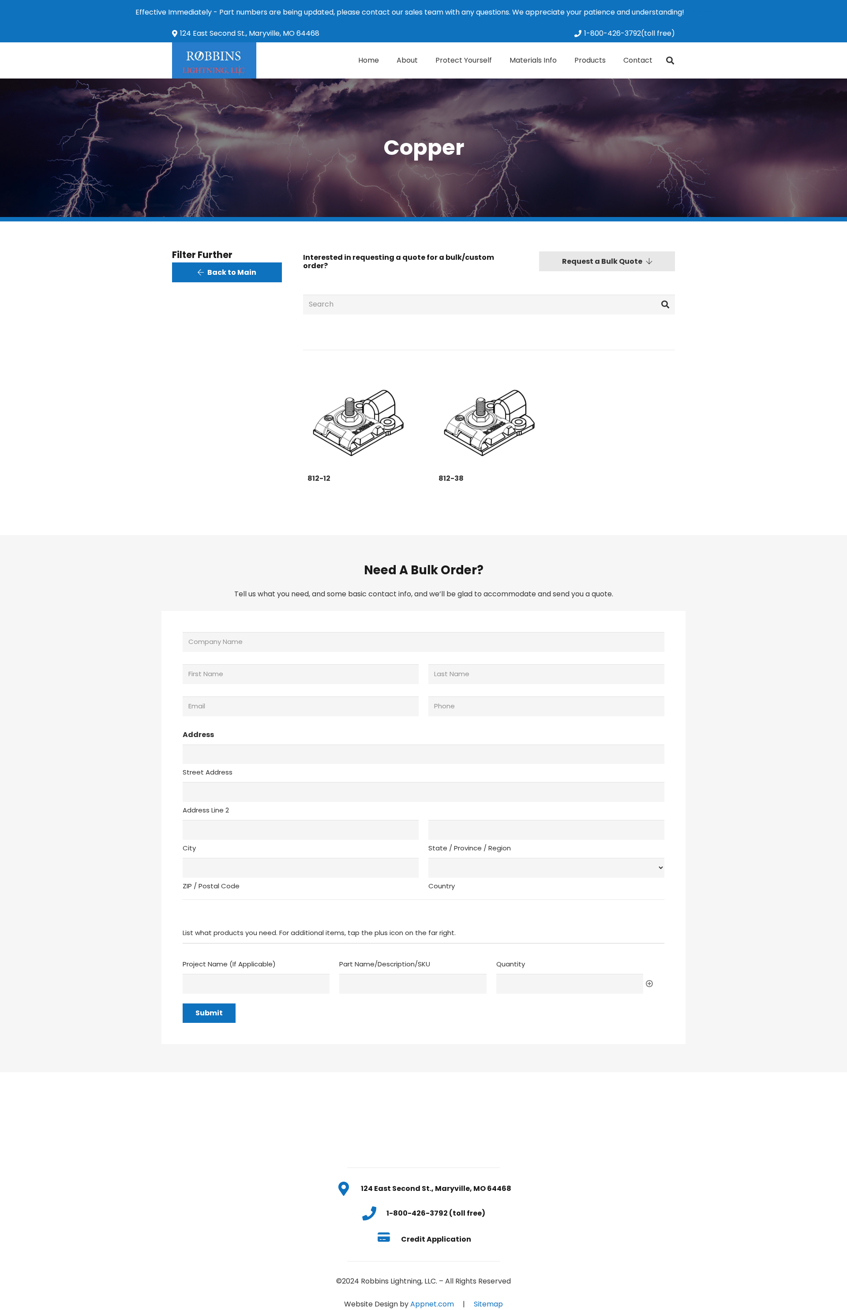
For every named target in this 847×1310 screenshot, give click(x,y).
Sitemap (488, 1304)
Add (649, 983)
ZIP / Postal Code (211, 886)
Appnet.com (432, 1304)
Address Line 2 (206, 810)
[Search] (670, 61)
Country (441, 886)
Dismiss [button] (699, 12)
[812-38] (489, 418)
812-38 (451, 478)
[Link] (214, 60)
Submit (209, 1013)
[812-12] (358, 418)
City (189, 848)
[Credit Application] (388, 1239)
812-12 (318, 478)
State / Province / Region (469, 848)
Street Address (207, 772)
